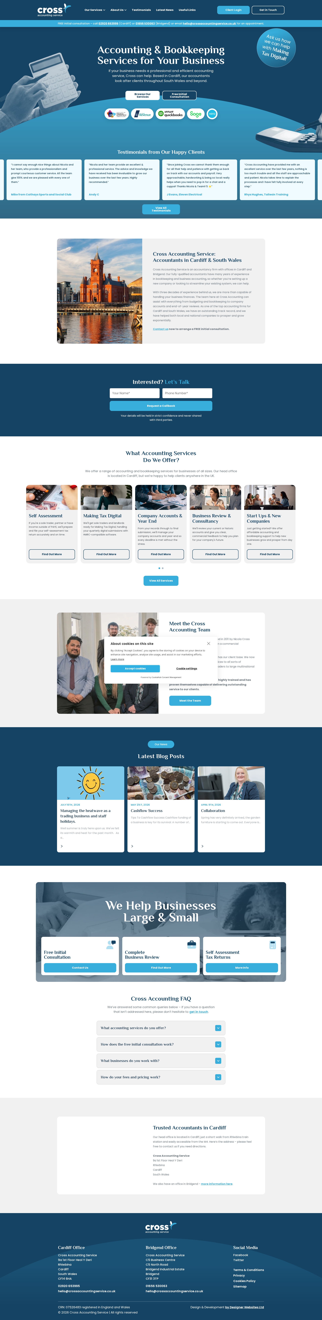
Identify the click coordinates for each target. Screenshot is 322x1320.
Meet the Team (190, 701)
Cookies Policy (244, 1281)
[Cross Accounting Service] (54, 10)
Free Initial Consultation (179, 95)
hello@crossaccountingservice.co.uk (209, 23)
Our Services (93, 10)
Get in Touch (268, 10)
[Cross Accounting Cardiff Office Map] (99, 1155)
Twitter (238, 1260)
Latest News (164, 10)
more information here (216, 1184)
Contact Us (80, 968)
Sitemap (240, 1286)
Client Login (233, 10)
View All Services (161, 581)
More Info (242, 968)
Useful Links (187, 10)
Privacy (239, 1275)
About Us (117, 10)
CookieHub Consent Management (166, 677)
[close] (208, 643)
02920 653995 (108, 23)
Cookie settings (186, 668)
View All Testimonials (161, 209)
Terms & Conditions (248, 1270)
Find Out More (52, 554)
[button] (159, 568)
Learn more (117, 659)
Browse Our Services (143, 95)
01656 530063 (145, 23)
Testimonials (141, 10)
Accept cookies (135, 668)
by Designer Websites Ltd (244, 1307)
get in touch (198, 1012)
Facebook (240, 1255)
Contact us (160, 329)
